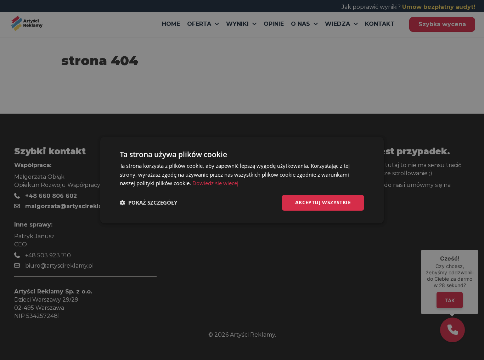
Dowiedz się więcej (215, 183)
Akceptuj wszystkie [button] (323, 202)
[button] (148, 203)
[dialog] (242, 180)
